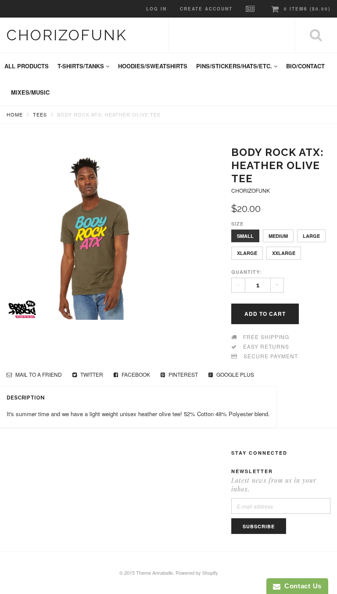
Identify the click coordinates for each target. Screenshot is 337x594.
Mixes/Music (30, 92)
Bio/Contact (305, 66)
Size (237, 223)
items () (307, 9)
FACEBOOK (135, 374)
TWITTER (91, 374)
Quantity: (246, 272)
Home (15, 114)
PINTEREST (182, 374)
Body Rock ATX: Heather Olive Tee (109, 114)
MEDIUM (278, 236)
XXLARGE (283, 253)
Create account (206, 9)
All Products (26, 66)
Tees (40, 114)
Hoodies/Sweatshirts (152, 66)
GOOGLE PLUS (234, 374)
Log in (156, 9)
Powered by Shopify (197, 572)
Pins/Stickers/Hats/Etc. (235, 66)
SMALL (245, 236)
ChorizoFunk (67, 35)
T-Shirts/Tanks (81, 66)
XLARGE (247, 253)
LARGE (311, 236)
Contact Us (301, 586)
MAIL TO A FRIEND (38, 374)
